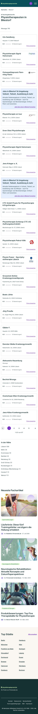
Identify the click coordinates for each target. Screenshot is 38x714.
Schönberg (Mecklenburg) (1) (11, 469)
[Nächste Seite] (35, 428)
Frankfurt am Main (7, 649)
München (4, 644)
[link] (19, 42)
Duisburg (4, 670)
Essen (21, 657)
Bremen (3, 662)
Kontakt (10, 701)
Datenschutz (17, 701)
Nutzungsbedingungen (14, 703)
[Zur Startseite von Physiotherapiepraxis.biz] (9, 3)
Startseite (4, 9)
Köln (20, 644)
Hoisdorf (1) (5, 472)
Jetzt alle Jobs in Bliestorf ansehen (24, 107)
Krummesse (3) (6, 453)
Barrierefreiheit (27, 701)
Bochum (22, 670)
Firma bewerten (30, 45)
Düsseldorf (5, 653)
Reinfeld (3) (5, 456)
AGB (23, 703)
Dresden (22, 662)
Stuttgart (22, 649)
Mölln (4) (4, 450)
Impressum (29, 703)
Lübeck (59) (5, 446)
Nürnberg (22, 666)
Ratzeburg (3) (5, 459)
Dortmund (4, 657)
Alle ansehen (32, 634)
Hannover (4, 666)
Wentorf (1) (5, 475)
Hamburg (22, 640)
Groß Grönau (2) (6, 462)
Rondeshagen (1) (6, 466)
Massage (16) (5, 28)
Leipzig (21, 653)
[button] (30, 3)
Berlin (3, 640)
